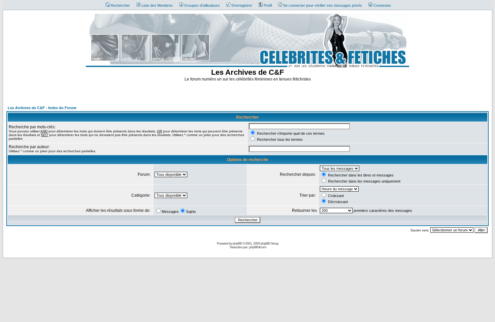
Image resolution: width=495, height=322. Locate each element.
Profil (268, 5)
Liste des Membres (157, 5)
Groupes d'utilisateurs (202, 5)
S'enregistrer (241, 5)
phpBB (237, 243)
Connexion (382, 5)
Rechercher (120, 5)
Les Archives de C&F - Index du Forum (42, 108)
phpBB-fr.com (257, 247)
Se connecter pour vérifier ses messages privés (322, 5)
